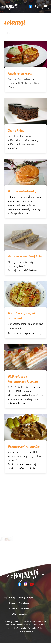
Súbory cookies (19, 614)
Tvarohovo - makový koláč (25, 256)
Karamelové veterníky (22, 191)
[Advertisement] (25, 505)
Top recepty (9, 597)
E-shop (12, 603)
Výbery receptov (27, 597)
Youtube (32, 584)
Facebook (31, 6)
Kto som (13, 608)
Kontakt (25, 608)
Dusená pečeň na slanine (24, 446)
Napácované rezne (20, 73)
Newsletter (24, 603)
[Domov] (12, 6)
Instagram (25, 584)
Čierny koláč (16, 130)
